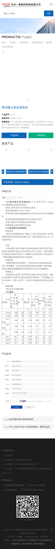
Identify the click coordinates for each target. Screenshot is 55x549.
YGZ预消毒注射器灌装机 (14, 485)
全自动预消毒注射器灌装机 (20, 419)
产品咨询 (14, 135)
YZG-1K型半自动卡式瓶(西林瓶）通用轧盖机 (29, 427)
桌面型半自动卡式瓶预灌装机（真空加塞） (31, 172)
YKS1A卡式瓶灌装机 (37, 485)
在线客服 (41, 135)
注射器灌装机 (37, 42)
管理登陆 (44, 537)
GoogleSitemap (31, 537)
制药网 (19, 537)
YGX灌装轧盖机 (10, 490)
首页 (4, 42)
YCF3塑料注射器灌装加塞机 (32, 490)
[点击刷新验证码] (22, 401)
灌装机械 (24, 42)
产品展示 (13, 42)
